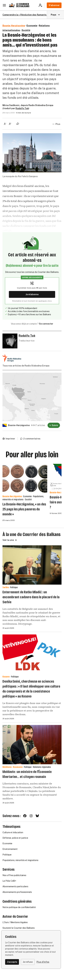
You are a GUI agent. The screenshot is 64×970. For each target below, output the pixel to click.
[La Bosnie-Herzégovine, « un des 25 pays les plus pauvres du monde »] (24, 479)
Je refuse (28, 962)
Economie (32, 25)
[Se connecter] (41, 5)
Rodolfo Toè (22, 108)
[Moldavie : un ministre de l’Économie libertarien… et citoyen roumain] (32, 744)
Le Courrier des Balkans (22, 5)
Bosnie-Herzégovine (13, 25)
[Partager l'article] (17, 123)
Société (26, 30)
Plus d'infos (43, 962)
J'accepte (12, 962)
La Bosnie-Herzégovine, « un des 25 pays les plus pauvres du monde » (24, 509)
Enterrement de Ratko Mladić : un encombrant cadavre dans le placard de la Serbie (30, 597)
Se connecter (46, 324)
